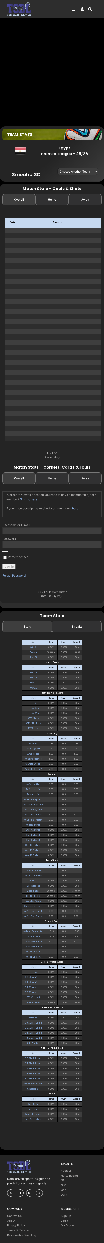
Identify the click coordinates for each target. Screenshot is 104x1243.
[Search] (92, 9)
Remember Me (17, 557)
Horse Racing (69, 1175)
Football (66, 1170)
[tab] (19, 199)
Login (64, 1220)
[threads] (39, 1193)
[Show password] (5, 551)
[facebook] (20, 1193)
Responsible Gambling (21, 1235)
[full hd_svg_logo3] (19, 4)
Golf (63, 1190)
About (11, 1220)
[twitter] (10, 1193)
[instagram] (29, 1193)
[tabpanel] (52, 329)
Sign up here (28, 499)
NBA (64, 1185)
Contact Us (14, 1216)
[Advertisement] (52, 72)
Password (9, 539)
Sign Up (66, 1216)
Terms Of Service (18, 1230)
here (75, 508)
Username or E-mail (16, 525)
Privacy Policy (16, 1225)
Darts (64, 1194)
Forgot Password (14, 575)
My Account (68, 1225)
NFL (63, 1180)
